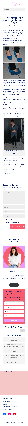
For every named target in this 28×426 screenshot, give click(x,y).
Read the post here (7, 111)
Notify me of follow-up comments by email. (14, 219)
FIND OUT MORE (14, 284)
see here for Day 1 (7, 37)
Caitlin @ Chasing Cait (11, 25)
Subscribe (14, 320)
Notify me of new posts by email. (12, 222)
